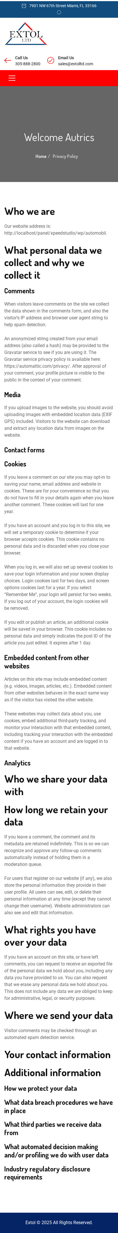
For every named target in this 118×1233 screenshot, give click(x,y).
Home (41, 156)
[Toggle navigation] (12, 78)
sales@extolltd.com (75, 64)
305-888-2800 (27, 64)
